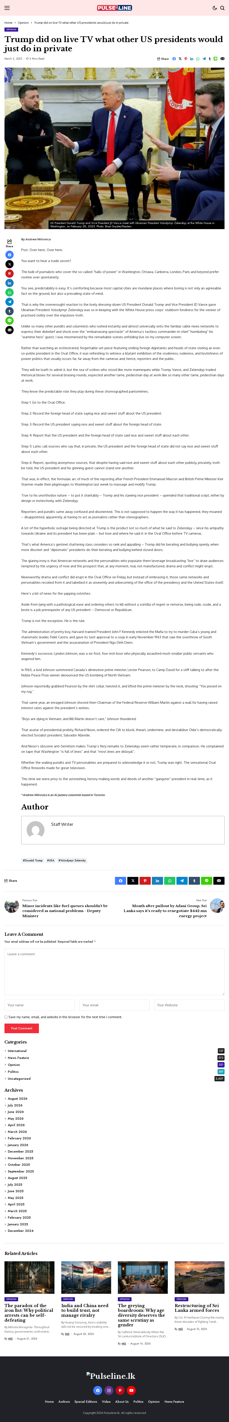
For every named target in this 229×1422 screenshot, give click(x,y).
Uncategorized (115, 1078)
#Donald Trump (33, 860)
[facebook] (97, 1390)
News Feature (115, 1057)
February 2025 (19, 1217)
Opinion (23, 22)
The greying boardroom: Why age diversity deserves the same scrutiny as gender (141, 1315)
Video (106, 1401)
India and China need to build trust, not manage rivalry (84, 1310)
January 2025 (18, 1224)
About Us (122, 1401)
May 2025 (15, 1197)
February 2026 (19, 1138)
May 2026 (15, 1118)
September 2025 (21, 1171)
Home (8, 22)
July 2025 (15, 1184)
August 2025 (17, 1177)
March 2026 (17, 1131)
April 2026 (16, 1125)
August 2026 (17, 1098)
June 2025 (15, 1191)
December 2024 (21, 1230)
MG (10, 1338)
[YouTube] (131, 1390)
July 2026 (15, 1105)
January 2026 (18, 1144)
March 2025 (17, 1211)
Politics (115, 1071)
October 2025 (19, 1164)
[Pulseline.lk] (114, 8)
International (115, 1050)
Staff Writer (62, 824)
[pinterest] (120, 1390)
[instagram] (108, 1390)
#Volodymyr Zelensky (72, 860)
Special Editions (85, 1401)
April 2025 (16, 1204)
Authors (64, 1401)
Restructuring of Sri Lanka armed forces (197, 1308)
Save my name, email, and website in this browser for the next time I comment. (65, 1017)
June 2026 (16, 1111)
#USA (50, 860)
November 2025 (20, 1158)
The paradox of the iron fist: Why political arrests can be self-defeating (28, 1313)
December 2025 (20, 1151)
